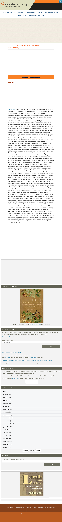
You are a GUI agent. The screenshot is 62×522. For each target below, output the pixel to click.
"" (27, 355)
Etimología (40, 12)
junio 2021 (5, 432)
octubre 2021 (6, 421)
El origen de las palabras (35, 324)
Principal (6, 12)
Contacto (41, 15)
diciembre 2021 (7, 415)
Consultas (20, 12)
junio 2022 (5, 397)
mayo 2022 (5, 400)
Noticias (13, 12)
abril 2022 (5, 403)
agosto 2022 (6, 391)
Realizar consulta (31, 382)
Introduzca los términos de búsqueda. (13, 459)
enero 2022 (6, 412)
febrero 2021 (6, 444)
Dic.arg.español (19, 507)
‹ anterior (25, 450)
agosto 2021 (6, 427)
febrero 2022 (6, 409)
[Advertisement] (31, 30)
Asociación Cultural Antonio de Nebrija (44, 507)
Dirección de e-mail (7, 340)
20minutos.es (11, 109)
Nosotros (28, 507)
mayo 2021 (5, 435)
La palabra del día (30, 12)
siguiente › (38, 450)
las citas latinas (33, 357)
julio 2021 (5, 429)
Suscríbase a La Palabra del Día (31, 77)
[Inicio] (18, 5)
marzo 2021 (6, 441)
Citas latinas (33, 15)
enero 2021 (6, 447)
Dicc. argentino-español (52, 12)
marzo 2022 (6, 406)
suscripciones (15, 363)
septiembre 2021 (7, 424)
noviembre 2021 (7, 418)
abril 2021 (5, 438)
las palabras (7, 357)
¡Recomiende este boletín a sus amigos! (12, 352)
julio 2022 (5, 394)
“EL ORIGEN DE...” (23, 15)
